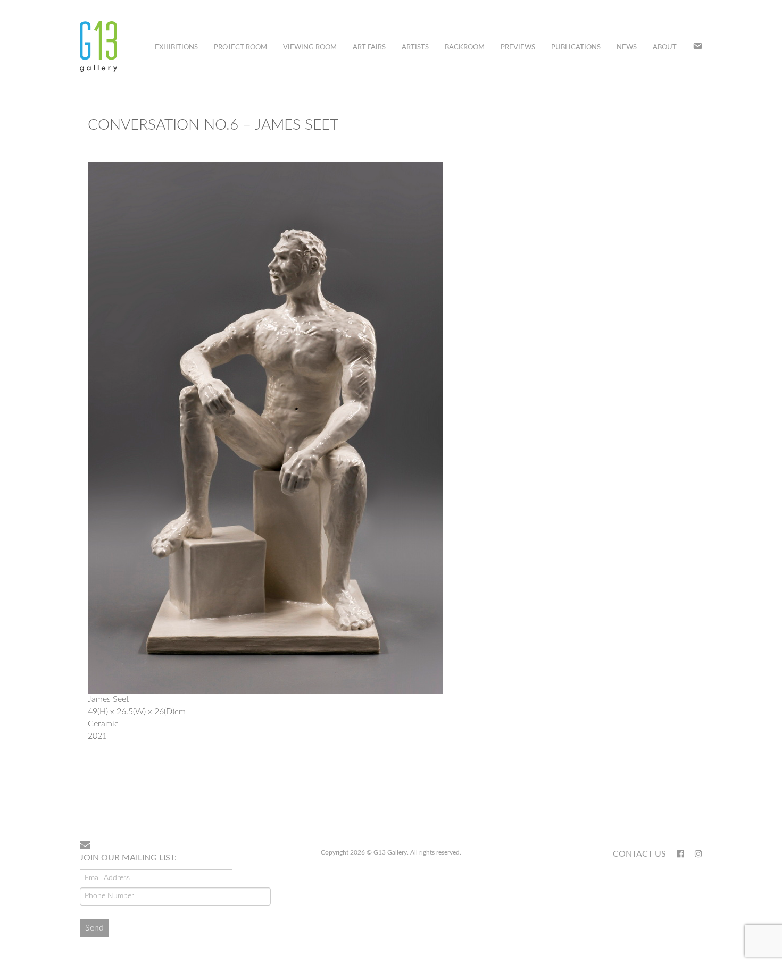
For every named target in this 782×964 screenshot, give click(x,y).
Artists (415, 47)
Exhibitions (176, 47)
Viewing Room (310, 47)
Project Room (240, 47)
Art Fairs (369, 47)
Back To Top (674, 797)
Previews (518, 47)
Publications (576, 47)
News (627, 47)
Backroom (465, 47)
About (665, 47)
